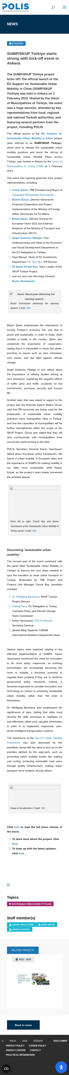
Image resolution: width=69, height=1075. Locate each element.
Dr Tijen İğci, (35, 261)
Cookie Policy (37, 1045)
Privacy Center (16, 1050)
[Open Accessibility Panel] (61, 1067)
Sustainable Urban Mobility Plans (31, 904)
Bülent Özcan (20, 199)
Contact (35, 1050)
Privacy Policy (15, 1045)
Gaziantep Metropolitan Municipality (33, 194)
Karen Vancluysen (23, 281)
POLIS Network (43, 620)
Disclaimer (60, 1041)
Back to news (23, 1025)
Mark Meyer (48, 925)
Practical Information (20, 1055)
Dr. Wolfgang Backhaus (25, 596)
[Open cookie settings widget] (6, 1068)
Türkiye (41, 103)
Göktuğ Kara (19, 606)
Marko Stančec (21, 929)
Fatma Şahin (20, 190)
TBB (28, 308)
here (17, 827)
